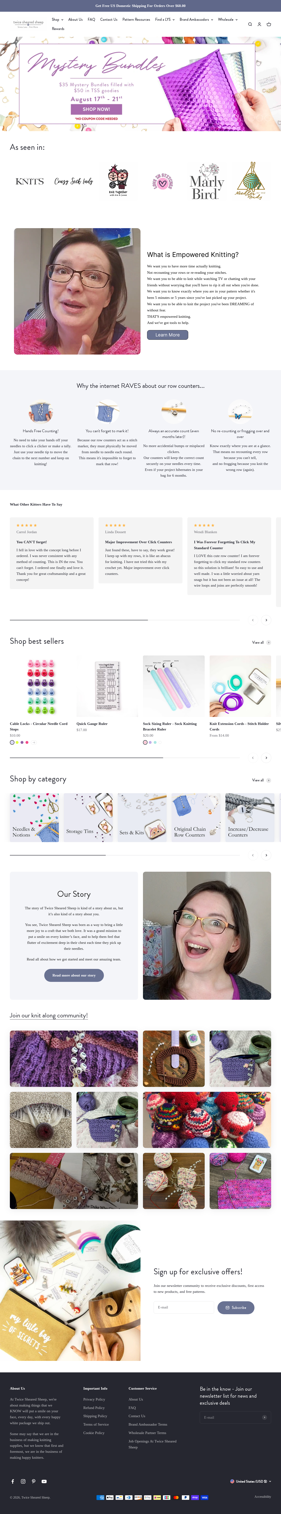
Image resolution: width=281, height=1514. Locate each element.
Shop (55, 19)
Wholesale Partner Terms (147, 1433)
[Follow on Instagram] (23, 1481)
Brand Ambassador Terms (148, 1424)
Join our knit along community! (49, 1015)
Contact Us (108, 19)
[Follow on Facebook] (12, 1481)
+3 (34, 742)
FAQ (91, 19)
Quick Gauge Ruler (92, 724)
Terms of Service (96, 1424)
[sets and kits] (142, 817)
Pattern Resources (136, 19)
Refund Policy (94, 1408)
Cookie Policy (94, 1433)
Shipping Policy (95, 1416)
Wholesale (225, 19)
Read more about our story (74, 975)
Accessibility (262, 1496)
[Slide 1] (140, 84)
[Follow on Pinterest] (33, 1481)
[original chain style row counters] (196, 817)
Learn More (168, 334)
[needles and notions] (34, 817)
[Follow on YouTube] (44, 1481)
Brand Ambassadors (194, 19)
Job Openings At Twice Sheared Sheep (152, 1444)
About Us (75, 19)
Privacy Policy (94, 1399)
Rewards (58, 28)
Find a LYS (163, 19)
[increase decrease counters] (249, 817)
